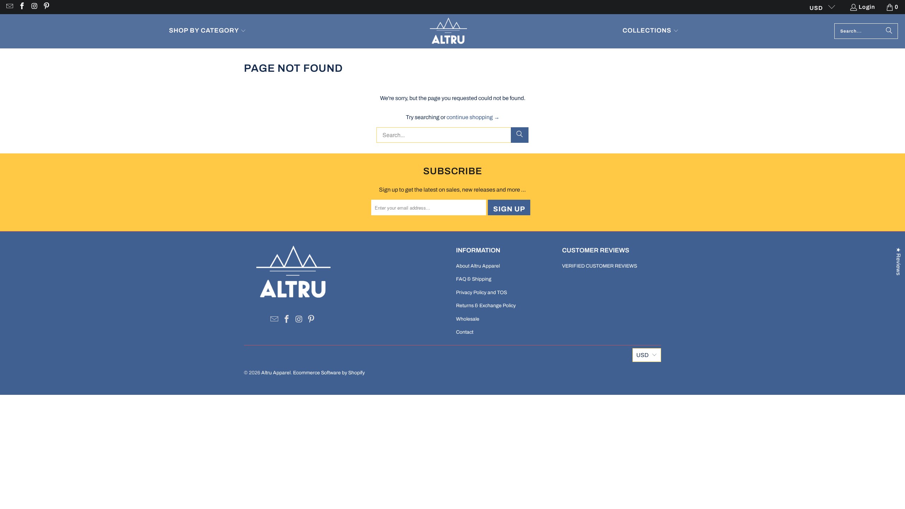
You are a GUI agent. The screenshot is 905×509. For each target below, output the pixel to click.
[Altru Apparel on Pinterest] (46, 7)
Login (867, 7)
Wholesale (467, 319)
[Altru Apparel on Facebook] (21, 7)
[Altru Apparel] (448, 31)
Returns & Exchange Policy (486, 305)
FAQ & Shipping (473, 279)
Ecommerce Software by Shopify (329, 372)
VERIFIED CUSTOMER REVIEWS (599, 266)
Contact (464, 332)
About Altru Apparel (478, 266)
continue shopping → (473, 117)
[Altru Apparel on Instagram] (34, 7)
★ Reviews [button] (898, 261)
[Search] (889, 31)
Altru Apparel (276, 372)
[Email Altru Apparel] (9, 7)
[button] (207, 31)
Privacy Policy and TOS (481, 292)
